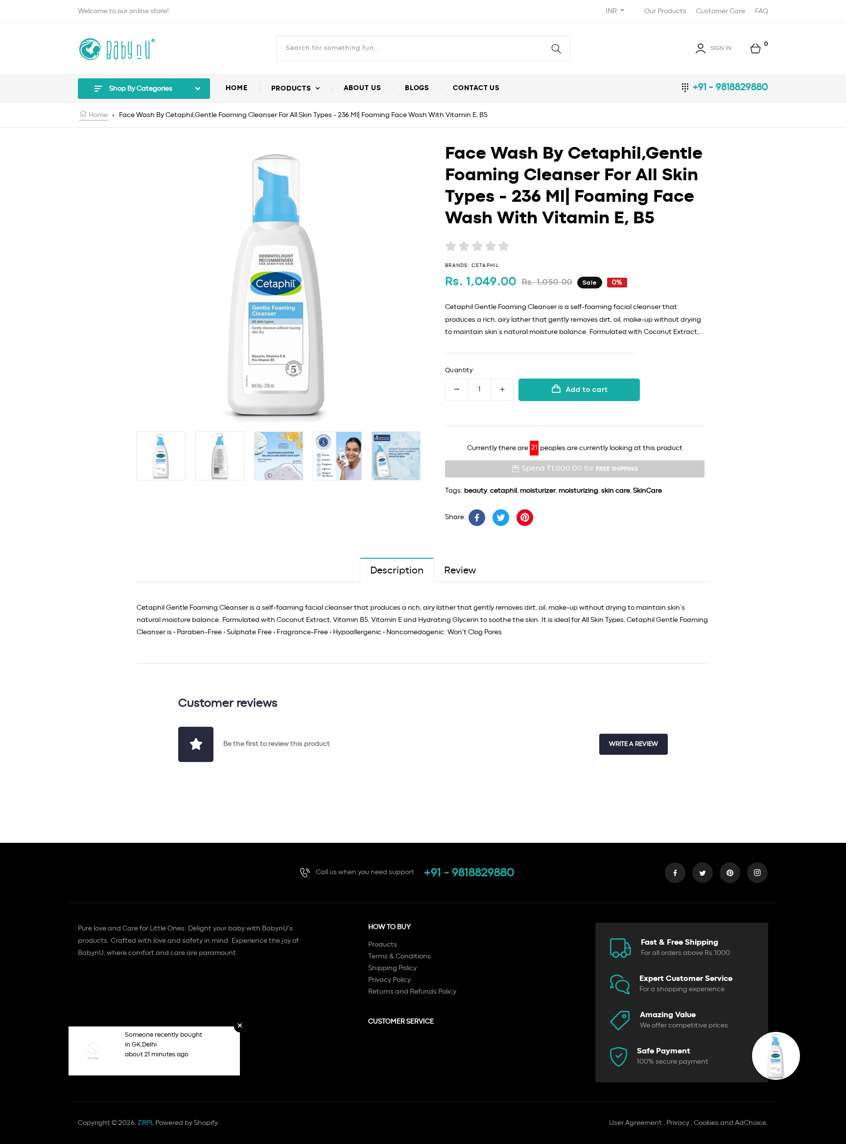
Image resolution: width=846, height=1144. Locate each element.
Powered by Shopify (186, 1123)
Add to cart (587, 389)
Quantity (459, 370)
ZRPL (146, 1123)
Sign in (720, 48)
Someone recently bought (163, 1035)
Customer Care (720, 11)
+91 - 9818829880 (730, 87)
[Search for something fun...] (556, 48)
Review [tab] (460, 570)
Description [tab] (396, 570)
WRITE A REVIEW (633, 744)
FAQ (761, 11)
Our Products (665, 11)
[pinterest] (730, 872)
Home (97, 115)
